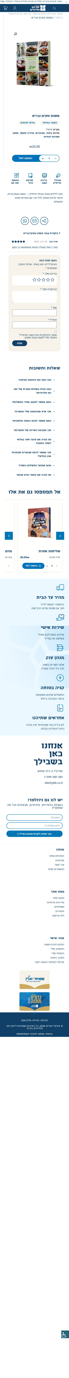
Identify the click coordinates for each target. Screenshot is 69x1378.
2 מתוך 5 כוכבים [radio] (48, 280)
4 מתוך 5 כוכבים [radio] (39, 280)
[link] (65, 1334)
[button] (66, 2)
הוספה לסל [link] (25, 158)
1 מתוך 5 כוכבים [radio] (52, 280)
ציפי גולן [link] (51, 557)
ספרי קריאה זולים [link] (27, 14)
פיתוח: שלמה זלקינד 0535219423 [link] (34, 1034)
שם (54, 307)
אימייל (52, 319)
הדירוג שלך (50, 273)
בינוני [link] (49, 133)
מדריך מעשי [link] (27, 133)
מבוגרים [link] (40, 133)
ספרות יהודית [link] (51, 137)
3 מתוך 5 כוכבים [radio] (43, 280)
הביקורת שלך (48, 289)
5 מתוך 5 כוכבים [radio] (34, 280)
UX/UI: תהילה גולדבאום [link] (34, 1020)
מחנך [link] (15, 133)
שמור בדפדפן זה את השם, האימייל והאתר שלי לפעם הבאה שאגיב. (38, 336)
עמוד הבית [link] (56, 14)
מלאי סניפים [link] (28, 123)
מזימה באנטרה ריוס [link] (40, 551)
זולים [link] (44, 14)
